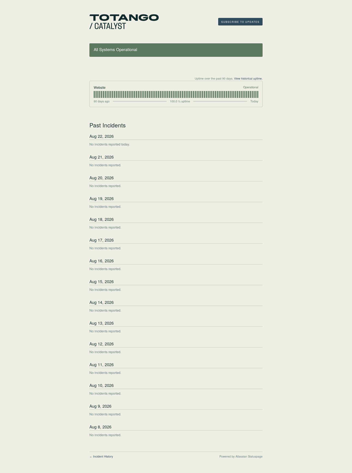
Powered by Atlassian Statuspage (241, 456)
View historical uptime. (248, 78)
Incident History (101, 456)
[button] (240, 22)
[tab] (94, 94)
